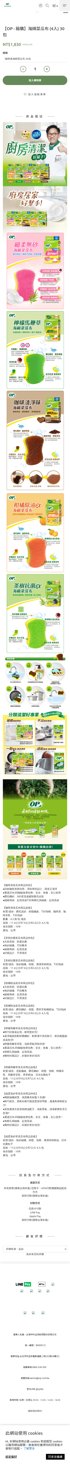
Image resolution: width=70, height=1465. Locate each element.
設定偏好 (11, 1456)
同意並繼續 (55, 1456)
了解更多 (29, 1448)
